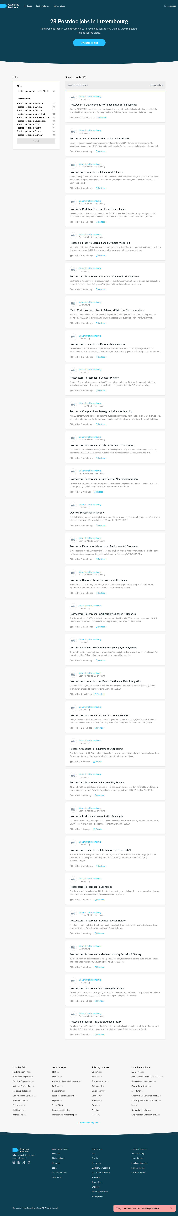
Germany (97, 1095)
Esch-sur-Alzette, (86, 166)
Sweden (97, 1076)
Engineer (57, 1100)
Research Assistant (100, 1191)
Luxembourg (84, 99)
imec (134, 1105)
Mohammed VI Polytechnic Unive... (147, 1076)
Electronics (19, 1105)
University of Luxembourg (90, 96)
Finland (96, 1105)
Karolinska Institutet (141, 1086)
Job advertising (137, 1153)
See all (36, 141)
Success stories (137, 1167)
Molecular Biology (22, 1090)
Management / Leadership (64, 1114)
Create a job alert (90, 42)
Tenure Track (58, 1105)
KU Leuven (137, 1071)
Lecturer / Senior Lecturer (64, 1095)
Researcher (58, 1090)
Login (54, 1167)
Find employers (42, 5)
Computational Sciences (24, 1095)
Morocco (97, 1100)
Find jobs (28, 5)
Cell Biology (19, 1110)
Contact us (56, 1177)
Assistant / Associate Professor (66, 1081)
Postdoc (102, 117)
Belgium (97, 1071)
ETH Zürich (137, 1090)
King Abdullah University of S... (145, 1114)
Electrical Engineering (23, 1081)
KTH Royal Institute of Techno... (146, 1100)
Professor (57, 1086)
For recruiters (170, 5)
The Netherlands (100, 1081)
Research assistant (61, 1110)
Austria (96, 1110)
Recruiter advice (138, 1172)
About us (56, 1163)
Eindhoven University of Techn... (146, 1095)
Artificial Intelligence (23, 1076)
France (96, 1114)
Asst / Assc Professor (101, 1172)
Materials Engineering (23, 1086)
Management (97, 1196)
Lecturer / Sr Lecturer (101, 1167)
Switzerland (98, 1086)
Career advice (59, 5)
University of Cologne (141, 1110)
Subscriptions (137, 1158)
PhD (55, 1071)
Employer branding (139, 1163)
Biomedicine (19, 1114)
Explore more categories (88, 1122)
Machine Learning (22, 1071)
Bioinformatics (20, 1100)
